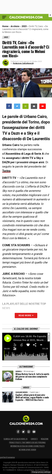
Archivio (15, 26)
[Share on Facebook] (9, 106)
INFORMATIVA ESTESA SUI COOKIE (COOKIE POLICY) (27, 446)
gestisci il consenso (7, 457)
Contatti (34, 439)
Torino (6, 170)
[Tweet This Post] (17, 106)
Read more (25, 315)
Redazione (44, 439)
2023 (24, 26)
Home (5, 26)
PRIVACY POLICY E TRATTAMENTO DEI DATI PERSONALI (27, 442)
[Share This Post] (25, 106)
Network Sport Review (27, 449)
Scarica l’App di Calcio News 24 (15, 439)
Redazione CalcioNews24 (23, 63)
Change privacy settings (41, 472)
